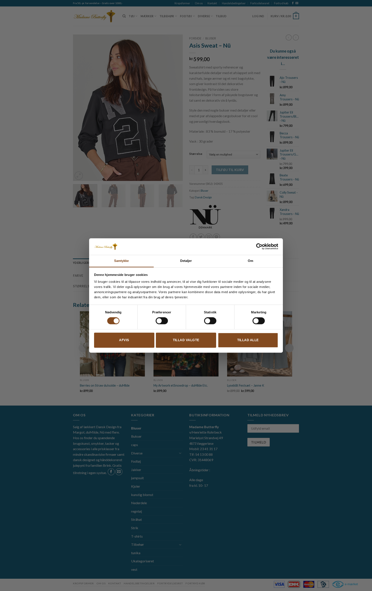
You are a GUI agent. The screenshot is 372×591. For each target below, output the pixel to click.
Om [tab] (250, 261)
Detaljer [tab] (186, 261)
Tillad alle (248, 340)
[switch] (162, 320)
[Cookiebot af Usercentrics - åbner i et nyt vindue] (259, 246)
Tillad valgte (186, 340)
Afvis (124, 340)
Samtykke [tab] (121, 261)
